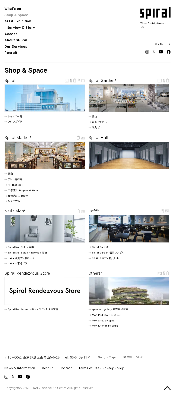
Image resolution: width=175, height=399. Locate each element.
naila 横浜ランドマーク (21, 258)
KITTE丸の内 (15, 184)
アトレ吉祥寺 (15, 179)
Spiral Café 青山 (101, 247)
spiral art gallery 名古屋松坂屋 (110, 309)
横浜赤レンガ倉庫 (18, 195)
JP (155, 44)
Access (11, 34)
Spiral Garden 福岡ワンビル (108, 252)
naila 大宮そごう (17, 263)
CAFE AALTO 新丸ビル (105, 258)
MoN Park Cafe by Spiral (106, 314)
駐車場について (133, 357)
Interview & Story (19, 28)
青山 (94, 116)
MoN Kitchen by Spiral (105, 325)
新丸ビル (97, 127)
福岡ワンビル (99, 122)
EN (161, 44)
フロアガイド (15, 121)
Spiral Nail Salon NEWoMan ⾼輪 (27, 252)
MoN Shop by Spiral (103, 320)
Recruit (10, 53)
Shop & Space (16, 15)
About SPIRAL (16, 40)
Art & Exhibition (17, 21)
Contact (66, 368)
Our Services (15, 47)
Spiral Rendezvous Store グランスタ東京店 (33, 309)
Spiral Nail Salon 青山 (21, 247)
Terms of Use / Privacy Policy (101, 368)
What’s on (12, 9)
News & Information (19, 368)
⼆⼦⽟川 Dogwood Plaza (23, 190)
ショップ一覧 (15, 116)
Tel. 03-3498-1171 (77, 357)
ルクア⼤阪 (14, 201)
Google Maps (107, 357)
